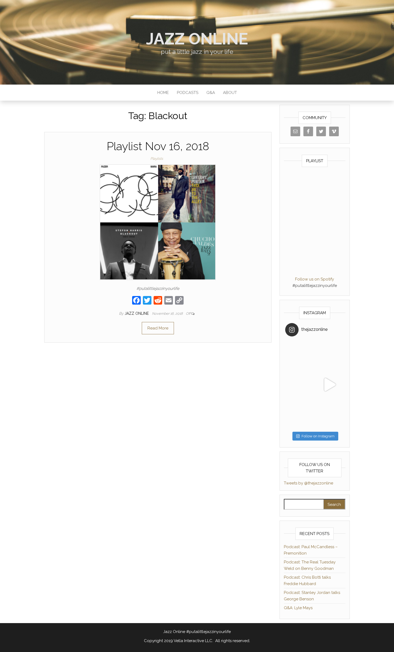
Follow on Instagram (318, 436)
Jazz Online (197, 38)
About (230, 92)
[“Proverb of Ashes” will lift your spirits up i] (329, 414)
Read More (157, 328)
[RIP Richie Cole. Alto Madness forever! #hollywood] (300, 355)
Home (163, 92)
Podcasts (187, 92)
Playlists (156, 159)
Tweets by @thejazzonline (308, 483)
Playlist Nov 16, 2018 (158, 146)
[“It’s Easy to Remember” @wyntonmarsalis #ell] (300, 384)
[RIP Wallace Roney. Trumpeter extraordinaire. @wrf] (300, 414)
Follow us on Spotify (314, 279)
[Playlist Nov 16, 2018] (158, 221)
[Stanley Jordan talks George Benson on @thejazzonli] (329, 384)
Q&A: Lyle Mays (298, 607)
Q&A (210, 92)
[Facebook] (136, 301)
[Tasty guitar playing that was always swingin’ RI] (329, 355)
